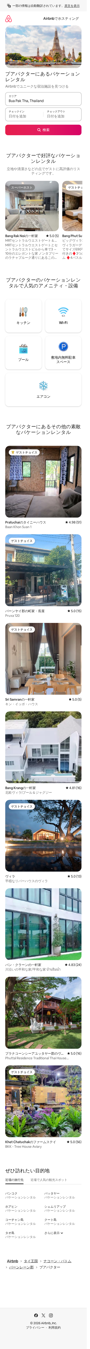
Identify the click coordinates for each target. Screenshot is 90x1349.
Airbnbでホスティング (61, 18)
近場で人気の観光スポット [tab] (49, 1180)
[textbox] (24, 116)
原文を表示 (72, 6)
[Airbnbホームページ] (8, 18)
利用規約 (54, 1327)
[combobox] (43, 101)
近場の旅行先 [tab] (14, 1180)
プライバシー (35, 1327)
